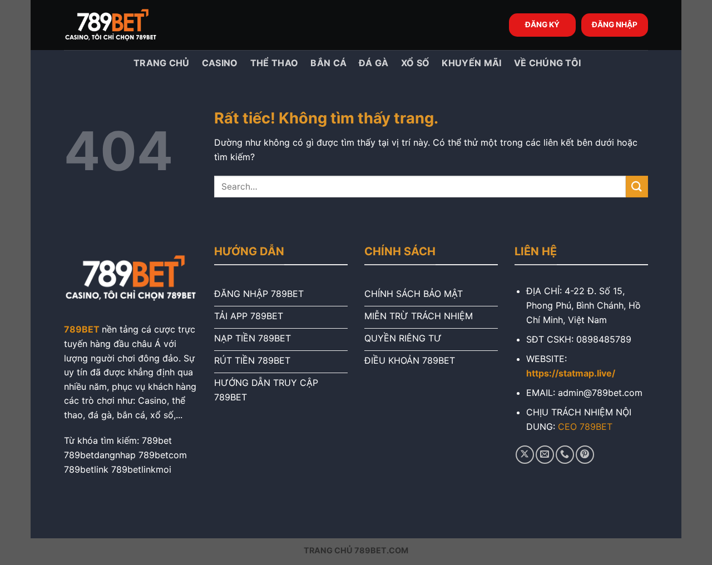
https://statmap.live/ (570, 373)
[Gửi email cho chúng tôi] (545, 454)
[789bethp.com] (119, 25)
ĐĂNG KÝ (542, 24)
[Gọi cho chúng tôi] (565, 454)
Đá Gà (374, 62)
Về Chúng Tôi (547, 62)
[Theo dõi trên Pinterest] (585, 454)
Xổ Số (415, 62)
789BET (82, 329)
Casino (220, 62)
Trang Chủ (160, 62)
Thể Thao (274, 62)
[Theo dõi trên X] (525, 454)
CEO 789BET (585, 426)
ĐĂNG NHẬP (614, 24)
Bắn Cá (328, 62)
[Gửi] (637, 186)
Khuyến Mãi (471, 62)
